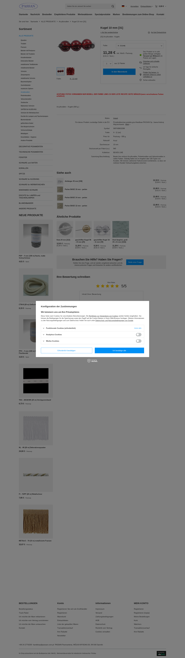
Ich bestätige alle (119, 350)
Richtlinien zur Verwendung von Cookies (103, 316)
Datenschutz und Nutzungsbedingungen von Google (114, 320)
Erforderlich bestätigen (67, 350)
